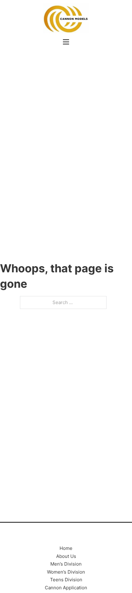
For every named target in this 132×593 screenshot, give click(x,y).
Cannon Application (66, 588)
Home (66, 548)
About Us (66, 556)
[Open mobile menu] (66, 41)
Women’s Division (66, 572)
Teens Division (66, 580)
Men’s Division (66, 564)
